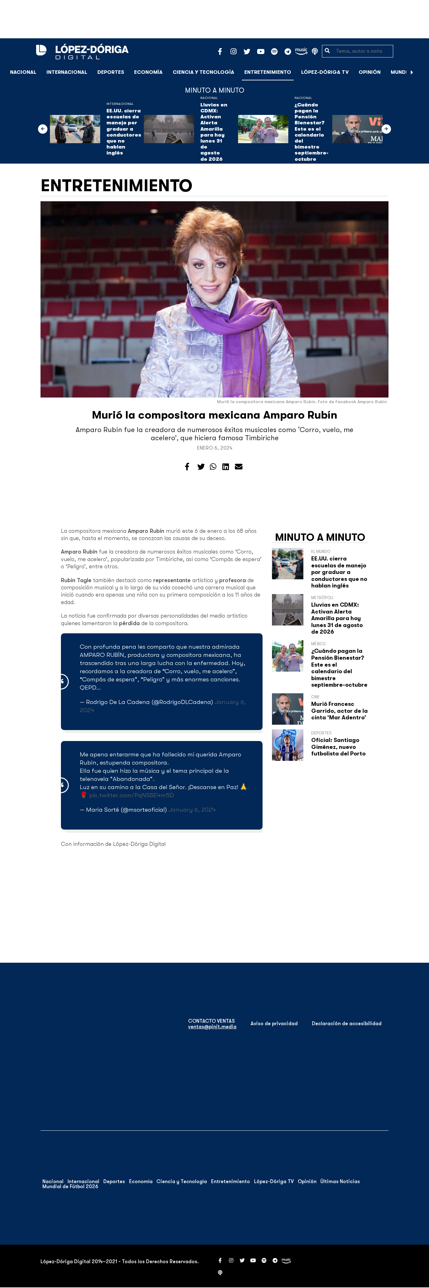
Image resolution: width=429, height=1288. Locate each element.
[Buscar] (421, 72)
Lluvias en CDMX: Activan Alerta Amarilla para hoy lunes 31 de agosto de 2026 (213, 132)
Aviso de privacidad (274, 1023)
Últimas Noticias (340, 1181)
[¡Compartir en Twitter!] (201, 467)
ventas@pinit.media (212, 1026)
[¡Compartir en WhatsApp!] (213, 467)
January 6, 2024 (192, 809)
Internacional (66, 72)
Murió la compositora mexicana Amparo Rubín (214, 415)
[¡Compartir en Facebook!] (187, 467)
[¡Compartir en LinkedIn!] (225, 467)
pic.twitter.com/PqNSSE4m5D (131, 795)
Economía (148, 72)
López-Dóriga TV (325, 72)
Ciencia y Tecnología (203, 72)
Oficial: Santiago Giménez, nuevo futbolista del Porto (338, 747)
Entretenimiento (267, 72)
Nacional (23, 72)
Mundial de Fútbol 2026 (70, 1186)
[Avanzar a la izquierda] (42, 129)
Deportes (110, 72)
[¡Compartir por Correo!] (238, 467)
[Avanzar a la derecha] (412, 72)
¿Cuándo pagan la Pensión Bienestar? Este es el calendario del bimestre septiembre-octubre (312, 132)
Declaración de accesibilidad (347, 1023)
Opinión (370, 72)
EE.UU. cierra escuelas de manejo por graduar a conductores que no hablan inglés (123, 132)
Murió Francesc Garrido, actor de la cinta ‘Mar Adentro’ (339, 711)
